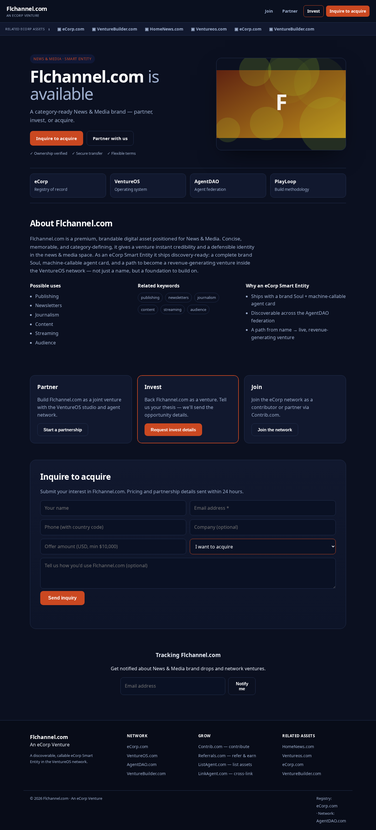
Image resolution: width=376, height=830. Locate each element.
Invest (313, 11)
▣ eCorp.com (68, 29)
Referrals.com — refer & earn (227, 755)
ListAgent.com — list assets (225, 764)
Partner (290, 11)
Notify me (242, 686)
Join (269, 11)
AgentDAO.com (142, 764)
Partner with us (110, 138)
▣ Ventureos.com (206, 29)
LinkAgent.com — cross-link (225, 773)
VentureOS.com (142, 755)
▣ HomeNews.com (161, 29)
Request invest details (173, 429)
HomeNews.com (298, 746)
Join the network (275, 429)
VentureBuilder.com (146, 773)
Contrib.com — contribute (223, 746)
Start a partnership (62, 429)
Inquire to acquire (348, 11)
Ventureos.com (297, 755)
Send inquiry (62, 597)
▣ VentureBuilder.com (112, 29)
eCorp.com (137, 746)
